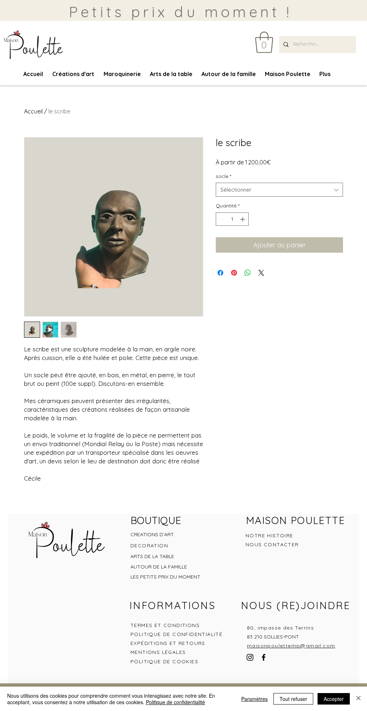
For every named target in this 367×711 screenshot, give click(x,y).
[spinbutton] (232, 219)
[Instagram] (250, 657)
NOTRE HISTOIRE (270, 535)
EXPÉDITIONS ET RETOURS (167, 643)
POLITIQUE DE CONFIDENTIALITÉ (177, 634)
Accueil (33, 111)
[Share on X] (261, 272)
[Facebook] (263, 657)
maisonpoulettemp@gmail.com (291, 645)
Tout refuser (293, 698)
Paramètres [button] (254, 698)
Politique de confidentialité (175, 702)
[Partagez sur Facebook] (220, 272)
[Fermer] (358, 698)
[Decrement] (221, 219)
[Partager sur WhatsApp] (247, 272)
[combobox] (279, 190)
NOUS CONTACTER (272, 544)
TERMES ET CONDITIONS (165, 625)
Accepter (334, 698)
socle (223, 176)
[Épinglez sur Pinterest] (234, 272)
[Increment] (243, 219)
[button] (264, 42)
